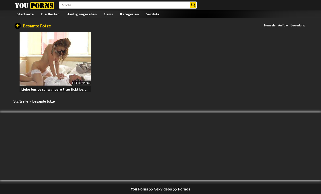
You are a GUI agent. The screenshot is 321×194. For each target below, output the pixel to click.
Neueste (270, 25)
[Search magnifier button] (193, 5)
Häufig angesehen (81, 14)
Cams (108, 14)
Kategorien (129, 14)
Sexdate (152, 14)
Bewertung (297, 25)
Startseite (25, 14)
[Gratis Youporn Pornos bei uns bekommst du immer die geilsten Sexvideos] (34, 4)
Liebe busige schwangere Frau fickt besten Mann (61, 89)
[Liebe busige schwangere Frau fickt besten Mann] (55, 59)
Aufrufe (283, 25)
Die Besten (50, 14)
